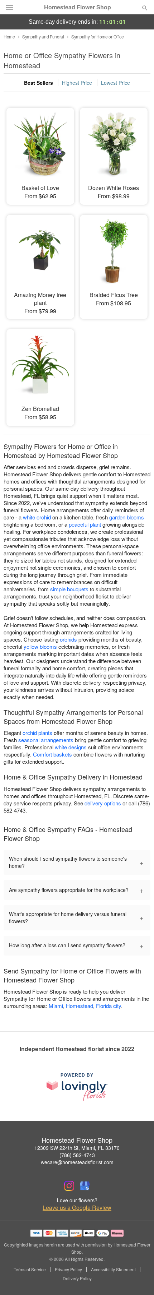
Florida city (108, 1005)
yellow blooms (40, 646)
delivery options (103, 803)
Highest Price (77, 82)
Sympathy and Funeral (43, 36)
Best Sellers (38, 82)
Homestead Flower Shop (77, 7)
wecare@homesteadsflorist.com (77, 1162)
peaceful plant (85, 524)
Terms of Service (30, 1269)
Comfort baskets (52, 754)
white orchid (37, 517)
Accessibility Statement (113, 1269)
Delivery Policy (77, 1278)
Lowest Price (115, 82)
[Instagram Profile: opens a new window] (69, 1186)
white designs (71, 747)
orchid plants (37, 732)
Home (9, 36)
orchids (68, 639)
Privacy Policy (68, 1269)
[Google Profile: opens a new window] (85, 1186)
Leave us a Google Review (77, 1208)
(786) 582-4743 (77, 1154)
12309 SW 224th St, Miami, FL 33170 (77, 1147)
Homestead (79, 1005)
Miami (56, 1005)
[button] (139, 1279)
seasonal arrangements (45, 740)
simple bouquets (69, 589)
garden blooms (126, 517)
